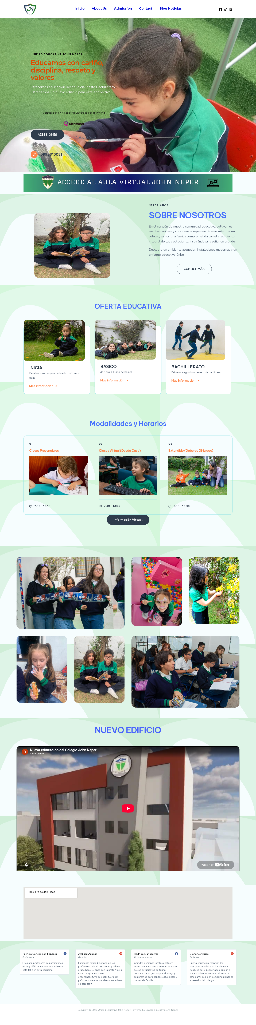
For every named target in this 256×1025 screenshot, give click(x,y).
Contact (145, 8)
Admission (123, 8)
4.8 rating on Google (85, 137)
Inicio (79, 8)
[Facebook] (220, 9)
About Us (99, 8)
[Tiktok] (225, 9)
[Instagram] (230, 9)
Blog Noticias (171, 8)
